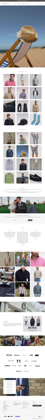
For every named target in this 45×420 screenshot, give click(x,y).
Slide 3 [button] (23, 248)
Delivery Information (6, 405)
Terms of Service (5, 409)
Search (4, 410)
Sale (3, 411)
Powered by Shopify (39, 418)
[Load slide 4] (22, 212)
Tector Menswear (35, 418)
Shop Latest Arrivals (22, 38)
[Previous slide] (19, 212)
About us (4, 404)
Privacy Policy (5, 408)
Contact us (4, 403)
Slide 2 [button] (22, 248)
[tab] (21, 248)
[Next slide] (24, 212)
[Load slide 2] (21, 212)
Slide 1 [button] (21, 248)
